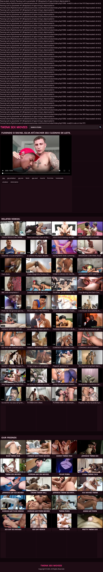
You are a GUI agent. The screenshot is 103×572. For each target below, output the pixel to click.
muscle (42, 178)
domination (14, 182)
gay (3, 178)
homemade (59, 178)
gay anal (35, 178)
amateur (5, 182)
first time (50, 178)
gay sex (20, 178)
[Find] (100, 127)
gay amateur (11, 178)
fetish (27, 178)
